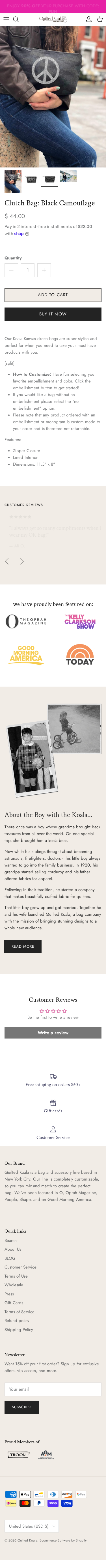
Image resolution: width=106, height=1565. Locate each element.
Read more (23, 946)
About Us (13, 1249)
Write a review (53, 1032)
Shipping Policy (19, 1330)
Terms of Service (19, 1312)
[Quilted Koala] (53, 19)
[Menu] (6, 19)
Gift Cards (14, 1303)
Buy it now (53, 314)
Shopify (81, 1540)
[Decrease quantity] (11, 270)
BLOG (10, 1258)
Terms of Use (16, 1276)
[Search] (18, 19)
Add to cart (53, 295)
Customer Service (20, 1267)
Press (9, 1294)
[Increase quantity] (44, 270)
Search (11, 1240)
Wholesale (14, 1285)
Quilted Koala (27, 1540)
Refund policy (17, 1320)
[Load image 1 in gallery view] (53, 96)
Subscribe (22, 1407)
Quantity (13, 258)
